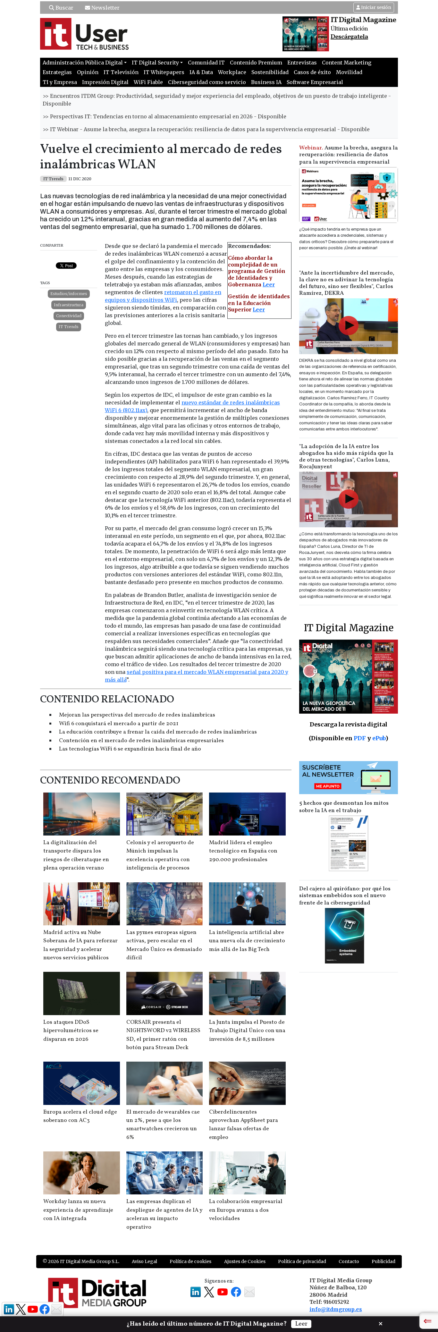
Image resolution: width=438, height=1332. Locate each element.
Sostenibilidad (270, 72)
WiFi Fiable (148, 82)
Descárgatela (349, 36)
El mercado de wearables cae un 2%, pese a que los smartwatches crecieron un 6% (163, 1124)
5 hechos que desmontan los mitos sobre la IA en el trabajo (344, 807)
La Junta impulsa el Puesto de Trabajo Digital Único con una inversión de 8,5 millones (247, 1030)
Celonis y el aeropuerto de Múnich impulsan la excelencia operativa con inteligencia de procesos (160, 855)
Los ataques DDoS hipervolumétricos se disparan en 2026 (70, 1030)
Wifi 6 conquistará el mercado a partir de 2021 (118, 724)
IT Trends (69, 326)
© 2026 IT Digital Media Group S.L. (81, 1261)
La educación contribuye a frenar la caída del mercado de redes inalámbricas (158, 732)
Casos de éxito (312, 72)
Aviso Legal (144, 1261)
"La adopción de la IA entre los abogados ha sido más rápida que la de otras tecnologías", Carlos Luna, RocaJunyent (346, 457)
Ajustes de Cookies (244, 1261)
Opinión (87, 72)
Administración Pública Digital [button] (83, 62)
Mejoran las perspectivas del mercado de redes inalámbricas (137, 715)
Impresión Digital (105, 82)
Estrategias (57, 72)
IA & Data (201, 72)
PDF (360, 738)
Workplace (232, 72)
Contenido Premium (256, 62)
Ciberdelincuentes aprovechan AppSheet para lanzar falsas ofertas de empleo (243, 1124)
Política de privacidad (302, 1261)
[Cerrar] (380, 1323)
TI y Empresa (60, 82)
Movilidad (349, 72)
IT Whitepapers (164, 72)
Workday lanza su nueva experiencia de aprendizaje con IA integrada (78, 1210)
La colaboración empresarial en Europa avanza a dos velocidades (245, 1210)
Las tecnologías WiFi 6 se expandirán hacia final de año (130, 749)
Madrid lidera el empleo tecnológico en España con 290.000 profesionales (243, 851)
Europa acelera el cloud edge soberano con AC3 (80, 1116)
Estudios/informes (68, 293)
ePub (378, 738)
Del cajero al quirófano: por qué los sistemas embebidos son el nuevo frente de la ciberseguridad (345, 896)
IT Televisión (121, 72)
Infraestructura (68, 304)
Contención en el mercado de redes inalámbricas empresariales (141, 741)
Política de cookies (190, 1261)
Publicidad (383, 1261)
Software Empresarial (315, 82)
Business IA (266, 82)
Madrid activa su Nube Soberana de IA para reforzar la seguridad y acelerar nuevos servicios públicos (80, 945)
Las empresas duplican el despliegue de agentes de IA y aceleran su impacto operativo (164, 1214)
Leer (269, 284)
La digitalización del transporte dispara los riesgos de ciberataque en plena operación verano (76, 855)
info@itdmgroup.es (335, 1309)
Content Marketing (346, 62)
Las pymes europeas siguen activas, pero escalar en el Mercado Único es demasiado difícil (164, 945)
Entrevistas (302, 62)
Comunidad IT (206, 62)
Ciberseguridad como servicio (207, 82)
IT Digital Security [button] (155, 62)
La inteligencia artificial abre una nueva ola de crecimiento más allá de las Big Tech (247, 941)
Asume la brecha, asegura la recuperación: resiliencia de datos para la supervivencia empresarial (348, 155)
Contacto (349, 1261)
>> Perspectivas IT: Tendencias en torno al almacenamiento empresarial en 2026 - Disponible (164, 116)
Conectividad (68, 315)
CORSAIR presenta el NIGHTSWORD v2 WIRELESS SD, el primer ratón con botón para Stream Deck (163, 1035)
